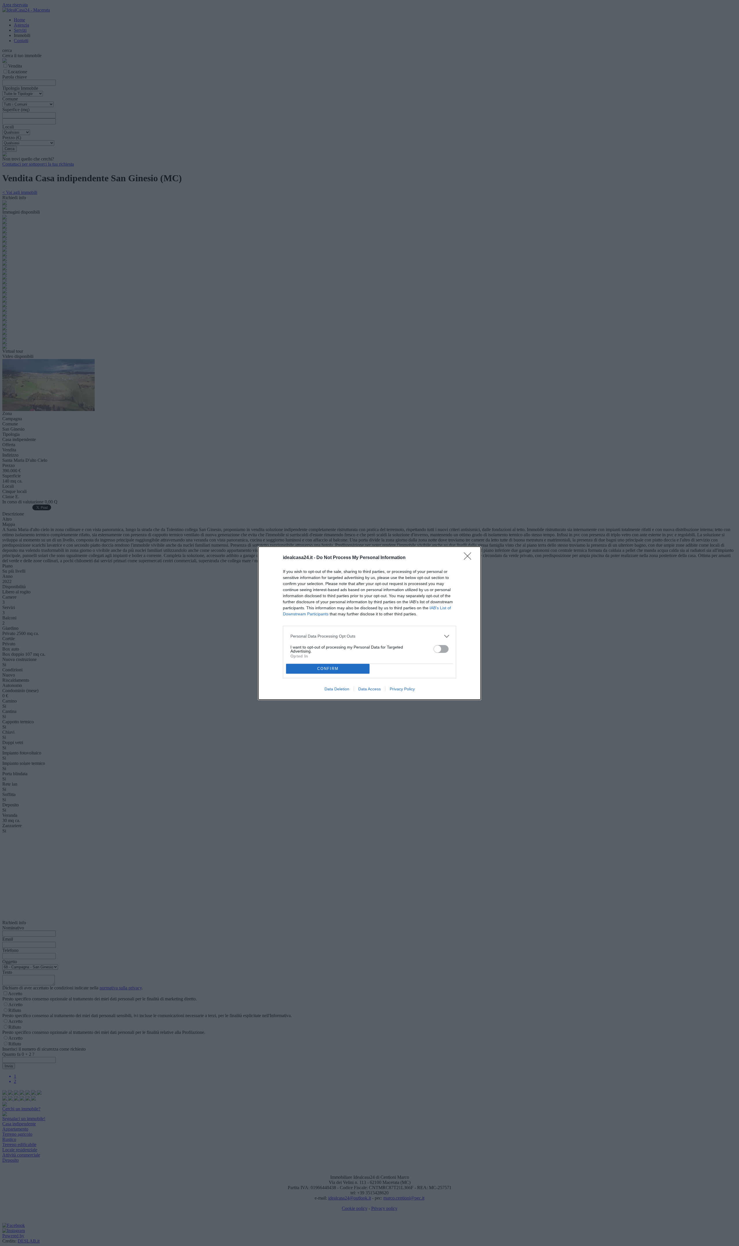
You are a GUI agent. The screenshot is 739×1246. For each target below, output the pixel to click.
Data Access (369, 689)
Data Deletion (336, 689)
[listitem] (369, 636)
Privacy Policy (402, 689)
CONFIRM (328, 668)
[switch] (441, 649)
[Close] (469, 557)
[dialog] (369, 623)
